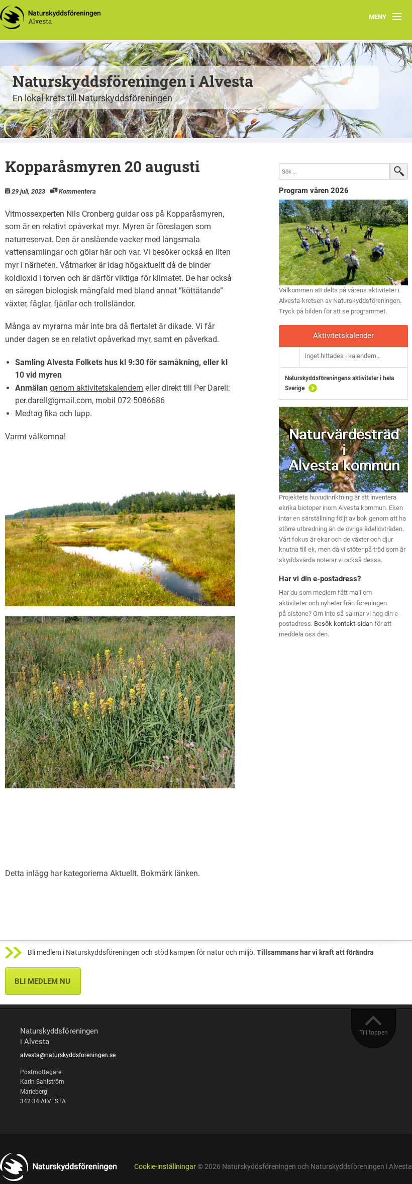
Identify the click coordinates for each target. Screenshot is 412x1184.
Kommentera (77, 191)
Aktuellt (123, 873)
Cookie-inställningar (165, 1166)
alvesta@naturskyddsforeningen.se (68, 1055)
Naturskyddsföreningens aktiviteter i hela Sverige (339, 383)
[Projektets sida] (343, 449)
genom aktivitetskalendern (96, 388)
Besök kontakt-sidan (343, 623)
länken (186, 873)
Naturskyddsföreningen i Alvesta (133, 81)
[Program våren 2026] (343, 242)
